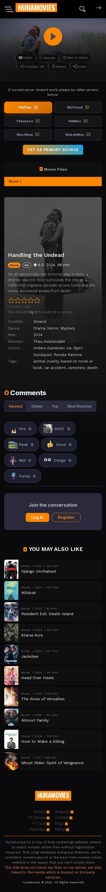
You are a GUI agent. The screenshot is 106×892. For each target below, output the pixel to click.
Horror (53, 328)
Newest (15, 406)
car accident (55, 368)
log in (33, 312)
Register (66, 517)
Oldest (37, 406)
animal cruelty (46, 361)
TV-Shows (37, 817)
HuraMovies (36, 7)
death (92, 368)
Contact (62, 817)
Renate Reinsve (68, 355)
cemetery (76, 368)
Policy (60, 829)
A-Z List (40, 823)
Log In (37, 517)
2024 (37, 335)
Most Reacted (80, 406)
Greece (39, 321)
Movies (40, 811)
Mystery (67, 328)
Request (63, 811)
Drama (39, 328)
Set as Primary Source (53, 150)
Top (55, 406)
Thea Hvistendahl (49, 341)
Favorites (38, 829)
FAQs (60, 823)
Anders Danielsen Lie (52, 348)
